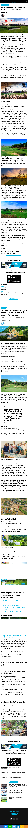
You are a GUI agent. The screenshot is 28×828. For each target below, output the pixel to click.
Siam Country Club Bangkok (13, 251)
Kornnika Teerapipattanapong (12, 15)
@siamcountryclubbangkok (9, 253)
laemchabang (4, 768)
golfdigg (8, 324)
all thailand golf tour (15, 767)
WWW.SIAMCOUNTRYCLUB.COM (13, 255)
